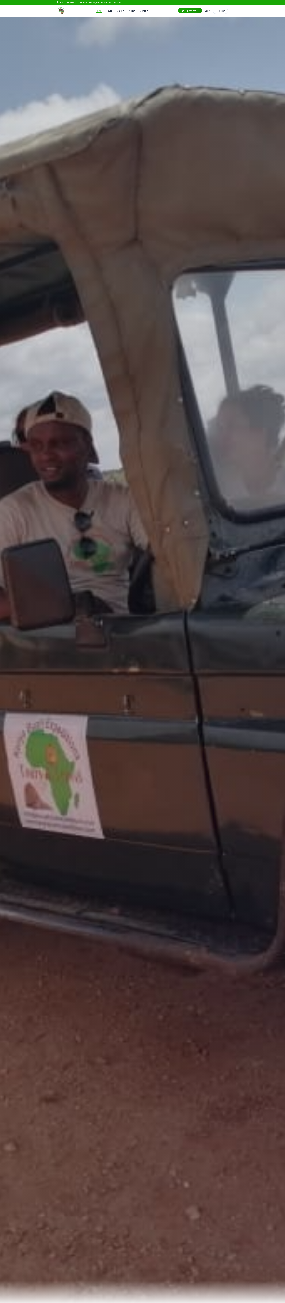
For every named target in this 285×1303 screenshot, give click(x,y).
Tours (109, 11)
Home (99, 11)
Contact (144, 11)
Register (220, 11)
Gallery (120, 11)
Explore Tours (192, 11)
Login (207, 11)
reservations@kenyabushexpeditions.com (102, 2)
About (132, 11)
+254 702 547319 (68, 2)
